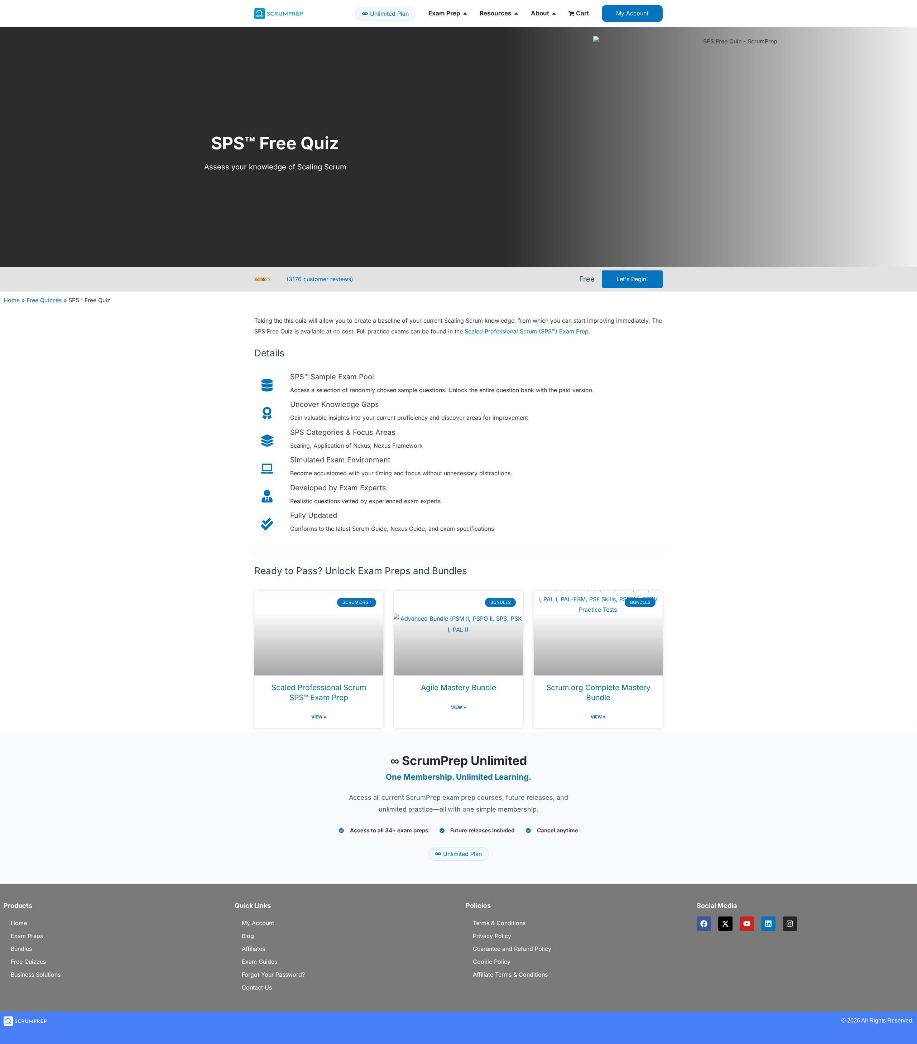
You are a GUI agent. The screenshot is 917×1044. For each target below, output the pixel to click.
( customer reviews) (320, 279)
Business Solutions (36, 974)
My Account (258, 923)
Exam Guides (259, 961)
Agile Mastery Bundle (458, 687)
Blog (248, 935)
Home (12, 300)
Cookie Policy (491, 961)
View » (318, 717)
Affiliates (253, 948)
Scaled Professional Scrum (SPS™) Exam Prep (527, 331)
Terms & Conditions (499, 923)
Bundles (21, 948)
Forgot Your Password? (273, 974)
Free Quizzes (44, 300)
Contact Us (257, 987)
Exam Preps (27, 935)
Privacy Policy (492, 935)
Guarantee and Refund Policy (512, 948)
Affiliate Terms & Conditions (510, 974)
